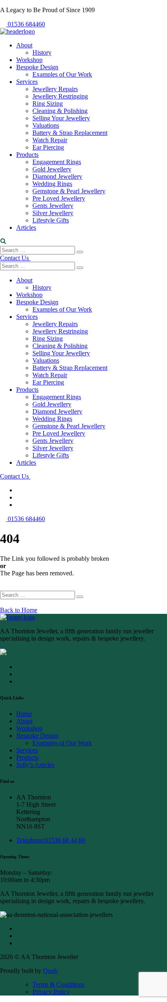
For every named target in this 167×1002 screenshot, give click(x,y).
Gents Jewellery (52, 205)
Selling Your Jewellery (61, 118)
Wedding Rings (52, 183)
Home (24, 713)
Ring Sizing (47, 103)
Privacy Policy (51, 991)
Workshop (29, 59)
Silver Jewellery (52, 212)
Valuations (45, 125)
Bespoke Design (37, 67)
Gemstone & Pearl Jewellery (68, 191)
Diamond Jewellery (57, 176)
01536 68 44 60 (50, 840)
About (24, 45)
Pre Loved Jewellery (58, 198)
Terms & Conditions (58, 984)
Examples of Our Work (62, 74)
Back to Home (18, 610)
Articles (26, 227)
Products (27, 154)
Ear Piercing (48, 147)
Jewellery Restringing (60, 96)
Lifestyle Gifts (50, 220)
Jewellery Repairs (55, 88)
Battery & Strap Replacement (69, 132)
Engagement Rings (56, 161)
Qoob (50, 970)
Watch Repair (49, 140)
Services (27, 81)
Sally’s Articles (35, 764)
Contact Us (15, 257)
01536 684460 (26, 24)
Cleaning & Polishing (60, 110)
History (41, 52)
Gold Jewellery (51, 169)
